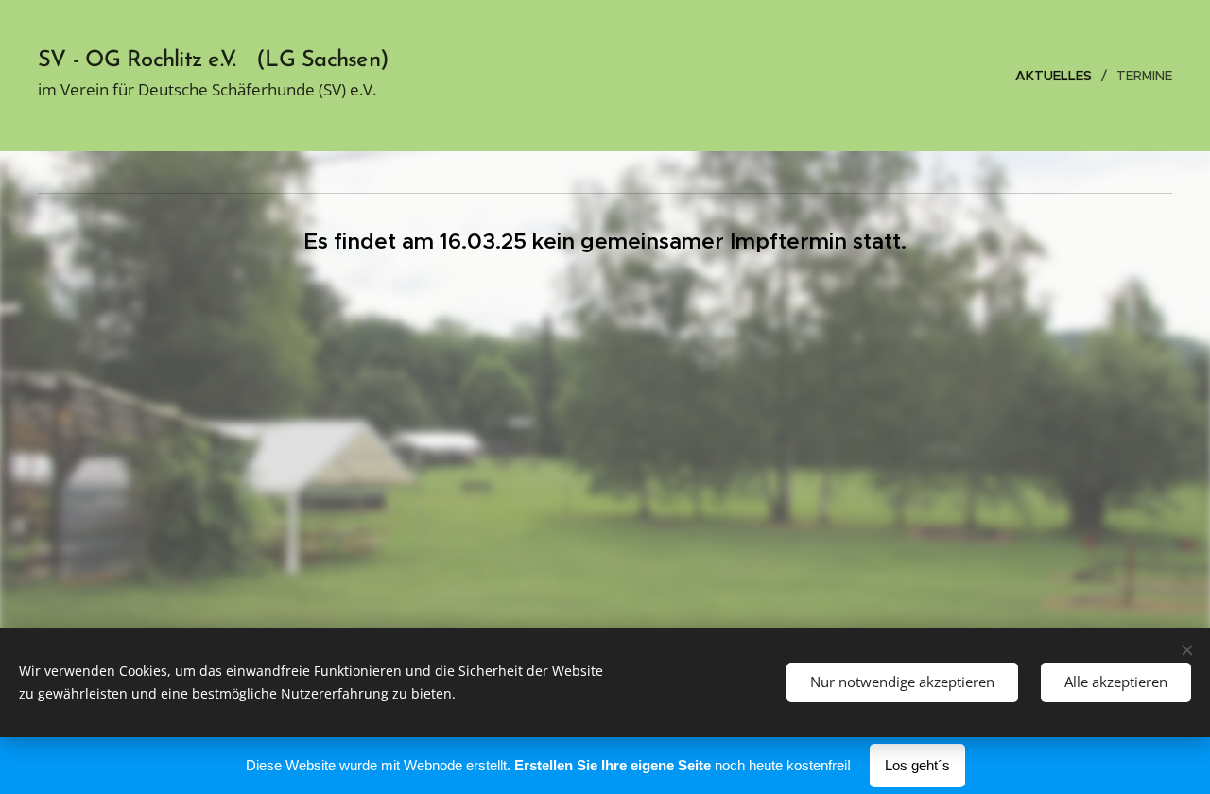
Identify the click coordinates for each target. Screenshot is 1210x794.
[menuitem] (1059, 75)
